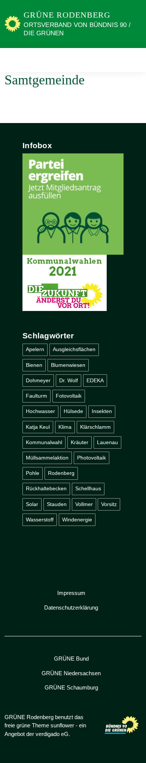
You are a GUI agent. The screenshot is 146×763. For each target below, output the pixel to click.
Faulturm (36, 396)
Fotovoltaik (69, 396)
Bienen (34, 365)
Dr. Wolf (68, 380)
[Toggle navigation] (133, 60)
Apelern (35, 349)
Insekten (102, 411)
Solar (32, 504)
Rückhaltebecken (46, 488)
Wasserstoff (40, 520)
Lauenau (107, 442)
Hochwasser (40, 411)
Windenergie (77, 520)
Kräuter (79, 442)
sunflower (62, 725)
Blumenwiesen (68, 365)
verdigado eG (52, 734)
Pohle (32, 473)
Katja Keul (38, 427)
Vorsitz (109, 504)
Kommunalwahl (44, 442)
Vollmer (84, 504)
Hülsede (73, 411)
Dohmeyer (38, 380)
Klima (65, 427)
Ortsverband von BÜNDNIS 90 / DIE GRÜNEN (77, 29)
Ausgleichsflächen (74, 349)
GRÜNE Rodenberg (67, 15)
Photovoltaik (91, 458)
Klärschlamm (95, 427)
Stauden (57, 504)
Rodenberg (61, 473)
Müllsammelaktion (47, 458)
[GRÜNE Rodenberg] (12, 23)
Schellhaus (88, 488)
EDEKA (95, 380)
